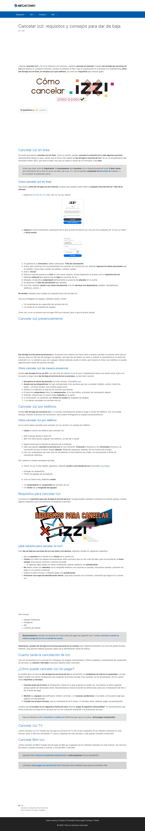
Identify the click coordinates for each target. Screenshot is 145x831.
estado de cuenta (110, 171)
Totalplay (42, 15)
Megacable (20, 15)
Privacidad (70, 820)
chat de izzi (40, 195)
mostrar (42, 110)
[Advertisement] (72, 49)
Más (53, 15)
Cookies (62, 820)
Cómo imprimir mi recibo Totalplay (33, 810)
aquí (79, 381)
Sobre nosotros (52, 820)
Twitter (96, 820)
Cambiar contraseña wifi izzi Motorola (34, 808)
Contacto (89, 820)
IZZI (31, 15)
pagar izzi (69, 171)
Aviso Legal (80, 820)
